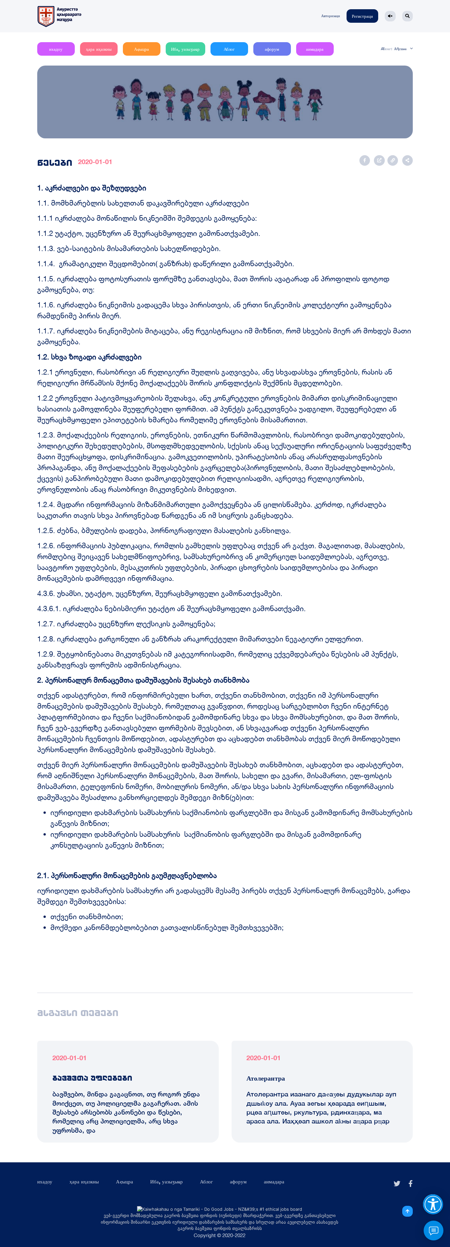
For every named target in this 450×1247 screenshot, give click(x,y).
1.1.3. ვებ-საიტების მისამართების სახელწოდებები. (129, 248)
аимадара (314, 49)
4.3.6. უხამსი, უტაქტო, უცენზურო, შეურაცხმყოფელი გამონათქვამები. (159, 593)
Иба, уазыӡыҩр (185, 49)
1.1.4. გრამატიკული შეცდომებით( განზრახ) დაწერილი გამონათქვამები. (165, 263)
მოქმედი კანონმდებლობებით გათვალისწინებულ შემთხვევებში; (167, 927)
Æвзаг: (386, 48)
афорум (272, 49)
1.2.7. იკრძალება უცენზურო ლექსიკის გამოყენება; (126, 623)
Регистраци (362, 16)
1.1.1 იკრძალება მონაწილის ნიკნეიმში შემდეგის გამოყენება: (147, 218)
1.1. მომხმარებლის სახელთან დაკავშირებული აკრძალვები (143, 203)
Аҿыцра (141, 49)
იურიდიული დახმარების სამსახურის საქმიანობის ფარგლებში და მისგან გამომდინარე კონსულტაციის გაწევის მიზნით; (205, 839)
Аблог (229, 49)
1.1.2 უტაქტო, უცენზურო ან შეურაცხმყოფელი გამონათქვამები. (148, 233)
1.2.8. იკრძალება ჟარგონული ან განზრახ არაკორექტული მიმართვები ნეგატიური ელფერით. (200, 639)
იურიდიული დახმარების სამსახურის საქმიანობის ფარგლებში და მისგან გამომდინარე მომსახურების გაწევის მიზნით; (231, 818)
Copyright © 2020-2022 (219, 1235)
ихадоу (56, 49)
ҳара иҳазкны (99, 49)
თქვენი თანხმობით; (86, 916)
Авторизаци (330, 16)
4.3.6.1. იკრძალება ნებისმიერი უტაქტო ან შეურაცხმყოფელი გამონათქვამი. (171, 608)
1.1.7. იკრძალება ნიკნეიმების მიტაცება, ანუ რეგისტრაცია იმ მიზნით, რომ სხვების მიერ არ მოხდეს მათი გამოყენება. (224, 336)
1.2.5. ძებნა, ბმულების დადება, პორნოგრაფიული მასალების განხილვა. (164, 530)
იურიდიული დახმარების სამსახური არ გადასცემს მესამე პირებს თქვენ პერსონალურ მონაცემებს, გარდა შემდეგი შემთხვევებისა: (223, 896)
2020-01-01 (95, 161)
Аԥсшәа (400, 48)
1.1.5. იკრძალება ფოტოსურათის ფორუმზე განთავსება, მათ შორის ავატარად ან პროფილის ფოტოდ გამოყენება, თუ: (213, 284)
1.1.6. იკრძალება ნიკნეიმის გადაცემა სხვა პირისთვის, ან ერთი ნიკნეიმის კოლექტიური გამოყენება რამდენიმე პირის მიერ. (214, 310)
